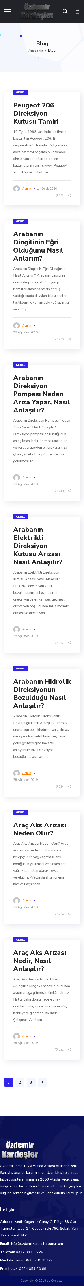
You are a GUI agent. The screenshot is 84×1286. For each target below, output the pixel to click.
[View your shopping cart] (77, 11)
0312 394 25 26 (29, 1252)
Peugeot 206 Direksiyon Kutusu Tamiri (36, 113)
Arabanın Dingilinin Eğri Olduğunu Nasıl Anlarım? (38, 246)
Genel (21, 92)
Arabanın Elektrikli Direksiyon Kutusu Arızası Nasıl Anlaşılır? (37, 546)
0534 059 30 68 (32, 1268)
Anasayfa (35, 50)
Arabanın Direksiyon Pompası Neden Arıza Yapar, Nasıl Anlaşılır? (41, 394)
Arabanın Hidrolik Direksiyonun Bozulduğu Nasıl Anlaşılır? (42, 693)
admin (26, 189)
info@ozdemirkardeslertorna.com (37, 1243)
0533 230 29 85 (38, 1260)
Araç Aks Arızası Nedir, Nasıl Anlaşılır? (39, 961)
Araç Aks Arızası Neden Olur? (39, 829)
